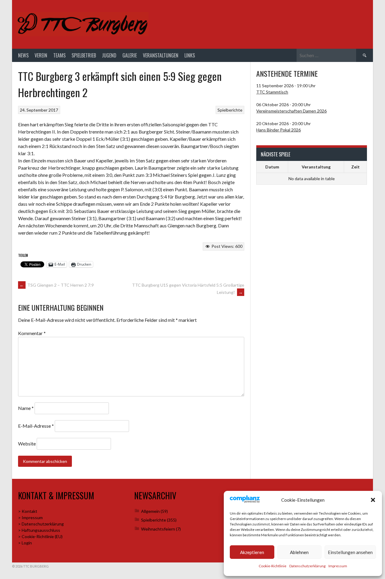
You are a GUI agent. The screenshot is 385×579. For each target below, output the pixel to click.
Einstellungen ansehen (350, 552)
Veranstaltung (316, 166)
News (23, 55)
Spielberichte (229, 109)
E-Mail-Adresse (36, 426)
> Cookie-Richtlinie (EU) (40, 536)
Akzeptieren (252, 552)
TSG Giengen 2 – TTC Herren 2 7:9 (57, 285)
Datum (272, 166)
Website (27, 443)
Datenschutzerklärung (307, 566)
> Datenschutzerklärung (41, 523)
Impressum (337, 566)
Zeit (355, 166)
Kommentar (32, 333)
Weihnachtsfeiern (158, 528)
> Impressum (30, 517)
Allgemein (150, 511)
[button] (373, 500)
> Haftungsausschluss (39, 530)
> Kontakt (27, 511)
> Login (25, 542)
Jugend (109, 55)
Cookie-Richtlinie (272, 566)
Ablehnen (299, 552)
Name (26, 408)
